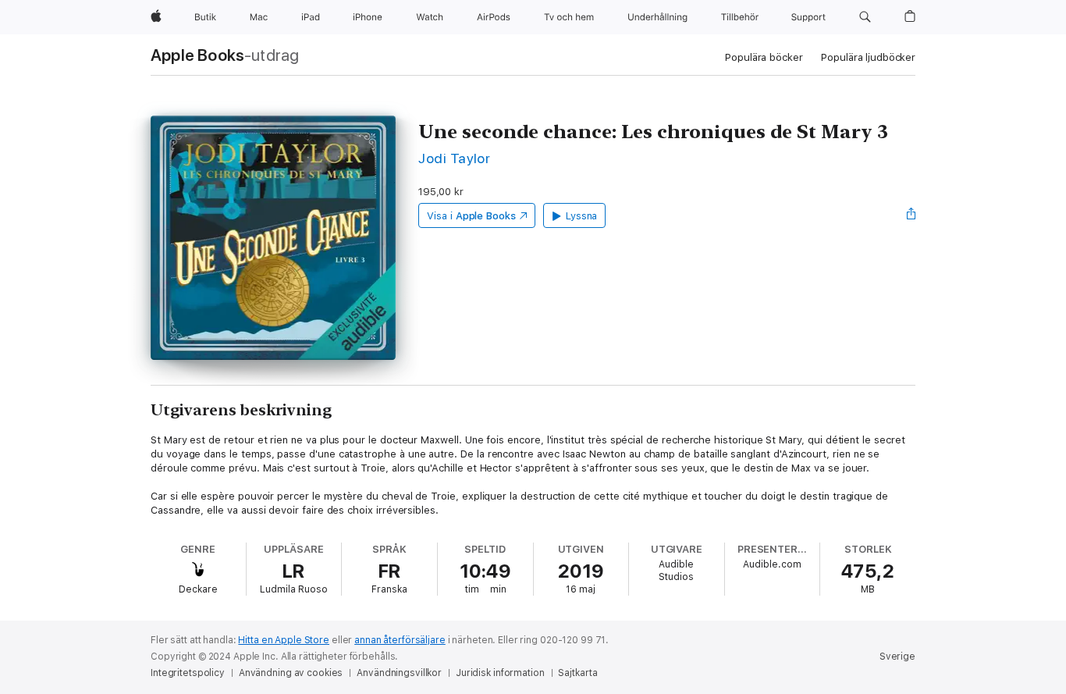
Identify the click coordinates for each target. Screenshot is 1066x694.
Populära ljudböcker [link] (868, 57)
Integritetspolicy (188, 672)
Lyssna (582, 216)
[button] (865, 17)
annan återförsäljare (400, 640)
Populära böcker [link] (763, 57)
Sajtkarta (577, 672)
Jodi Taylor (454, 158)
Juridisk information (500, 672)
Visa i (471, 216)
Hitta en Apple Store (283, 640)
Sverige (897, 656)
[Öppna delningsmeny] (911, 215)
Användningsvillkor (399, 672)
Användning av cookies (291, 672)
